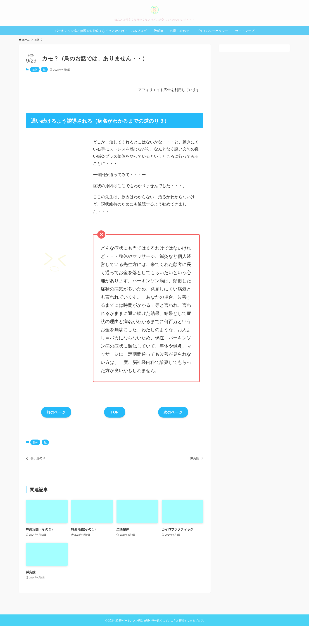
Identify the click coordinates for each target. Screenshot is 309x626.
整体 (34, 69)
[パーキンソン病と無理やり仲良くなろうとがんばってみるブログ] (154, 10)
